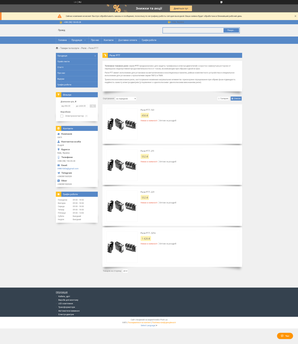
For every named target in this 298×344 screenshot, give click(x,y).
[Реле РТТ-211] (122, 165)
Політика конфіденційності (164, 322)
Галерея (224, 98)
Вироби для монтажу (68, 300)
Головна (62, 40)
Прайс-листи (63, 61)
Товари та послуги (69, 48)
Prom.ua (163, 320)
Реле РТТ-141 (147, 110)
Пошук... (231, 30)
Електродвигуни (66, 314)
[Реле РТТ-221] (122, 206)
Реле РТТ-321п (148, 233)
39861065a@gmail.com (68, 168)
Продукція (77, 40)
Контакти (108, 40)
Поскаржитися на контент (139, 322)
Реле (83, 48)
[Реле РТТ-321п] (122, 247)
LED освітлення (65, 303)
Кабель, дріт (64, 296)
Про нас (95, 40)
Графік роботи (149, 40)
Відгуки (60, 79)
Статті (60, 67)
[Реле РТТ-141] (122, 124)
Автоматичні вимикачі (69, 311)
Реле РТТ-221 (147, 192)
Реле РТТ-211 (147, 151)
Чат (287, 336)
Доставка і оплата (127, 40)
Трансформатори (66, 307)
